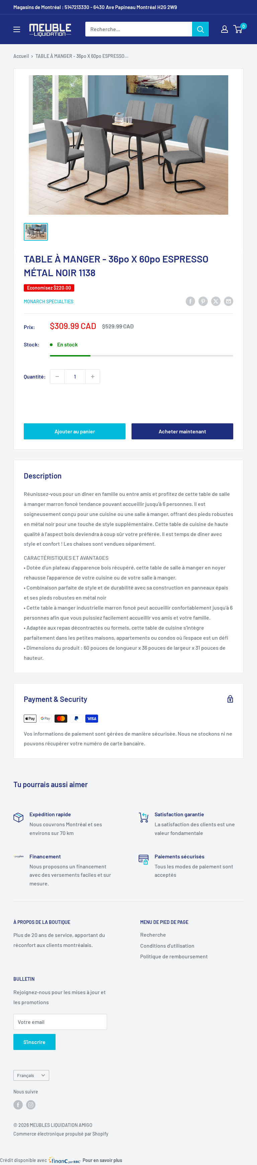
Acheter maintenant (182, 431)
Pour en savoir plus (102, 1160)
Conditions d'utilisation (167, 945)
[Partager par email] (228, 301)
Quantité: (35, 376)
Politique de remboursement (174, 956)
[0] (238, 29)
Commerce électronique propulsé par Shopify (60, 1134)
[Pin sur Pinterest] (203, 301)
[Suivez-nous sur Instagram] (30, 1104)
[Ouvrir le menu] (16, 29)
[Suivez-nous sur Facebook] (18, 1104)
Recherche (153, 934)
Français (25, 1075)
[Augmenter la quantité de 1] (93, 376)
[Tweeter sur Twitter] (216, 301)
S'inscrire (34, 1042)
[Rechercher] (200, 29)
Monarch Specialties (48, 301)
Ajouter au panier (75, 431)
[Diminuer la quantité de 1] (57, 376)
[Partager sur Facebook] (190, 301)
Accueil (21, 56)
